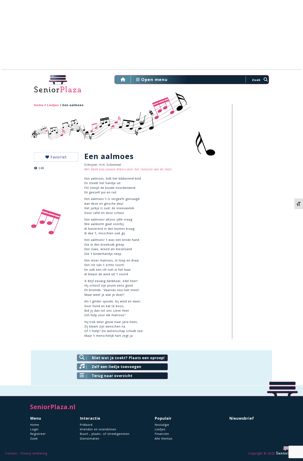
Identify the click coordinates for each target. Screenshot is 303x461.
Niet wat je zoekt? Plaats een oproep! (128, 357)
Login (34, 429)
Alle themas (164, 438)
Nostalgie (162, 425)
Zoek (34, 438)
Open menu (154, 79)
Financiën (162, 434)
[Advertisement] (151, 37)
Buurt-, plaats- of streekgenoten (104, 434)
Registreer (38, 434)
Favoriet (58, 156)
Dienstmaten (89, 438)
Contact (11, 453)
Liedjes (53, 105)
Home (38, 105)
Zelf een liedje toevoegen (116, 366)
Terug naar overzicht (112, 375)
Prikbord (86, 425)
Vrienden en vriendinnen (98, 429)
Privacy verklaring (33, 453)
